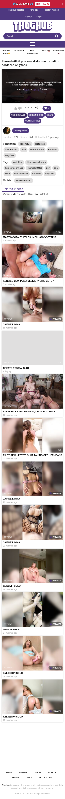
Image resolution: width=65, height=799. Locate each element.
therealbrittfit (35, 168)
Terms (15, 777)
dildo (7, 173)
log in (27, 89)
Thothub (29, 794)
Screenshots (36, 115)
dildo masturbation (36, 162)
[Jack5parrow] (7, 131)
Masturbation (37, 149)
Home (9, 772)
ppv (48, 168)
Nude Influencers (32, 52)
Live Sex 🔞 (45, 51)
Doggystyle (25, 144)
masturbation (21, 173)
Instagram (40, 144)
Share (50, 115)
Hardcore (52, 149)
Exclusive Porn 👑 (6, 52)
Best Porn (19, 51)
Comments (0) (32, 121)
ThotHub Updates (16, 10)
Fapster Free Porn (51, 10)
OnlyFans (9, 155)
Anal (24, 149)
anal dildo (17, 162)
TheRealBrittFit (24, 180)
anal (56, 168)
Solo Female (11, 149)
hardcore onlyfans (14, 168)
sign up (35, 89)
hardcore (36, 173)
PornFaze (34, 10)
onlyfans (49, 173)
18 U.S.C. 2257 (46, 777)
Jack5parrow (21, 130)
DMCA (29, 777)
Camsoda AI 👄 (58, 52)
